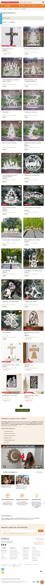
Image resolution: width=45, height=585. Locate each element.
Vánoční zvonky (6, 332)
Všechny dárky (25, 558)
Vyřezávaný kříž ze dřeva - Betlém (10, 364)
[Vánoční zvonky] (11, 320)
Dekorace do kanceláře (14, 557)
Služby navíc (34, 557)
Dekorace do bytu (4, 550)
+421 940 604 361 (39, 539)
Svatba (2, 555)
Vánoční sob (5, 112)
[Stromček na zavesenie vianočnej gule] (33, 131)
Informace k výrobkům (36, 555)
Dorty (2, 554)
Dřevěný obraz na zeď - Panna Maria (32, 333)
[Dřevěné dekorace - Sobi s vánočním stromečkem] (33, 67)
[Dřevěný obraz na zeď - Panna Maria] (33, 320)
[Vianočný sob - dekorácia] (33, 100)
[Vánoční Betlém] (11, 258)
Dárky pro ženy (25, 551)
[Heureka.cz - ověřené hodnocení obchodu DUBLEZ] (2, 569)
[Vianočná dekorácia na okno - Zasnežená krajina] (11, 163)
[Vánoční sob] (11, 100)
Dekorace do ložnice (13, 551)
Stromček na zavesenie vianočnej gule (32, 143)
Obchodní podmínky (28, 564)
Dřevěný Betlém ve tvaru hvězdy (32, 207)
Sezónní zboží (3, 557)
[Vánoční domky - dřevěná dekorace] (11, 228)
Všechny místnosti (13, 558)
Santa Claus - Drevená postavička (10, 301)
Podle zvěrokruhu (26, 557)
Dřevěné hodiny (3, 551)
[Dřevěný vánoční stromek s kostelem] (11, 195)
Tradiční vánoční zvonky (30, 301)
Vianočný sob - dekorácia (30, 112)
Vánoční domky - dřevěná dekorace (11, 240)
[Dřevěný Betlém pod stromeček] (33, 228)
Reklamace (21, 564)
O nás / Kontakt (35, 550)
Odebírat (40, 530)
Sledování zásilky (35, 560)
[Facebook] (2, 545)
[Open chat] (42, 582)
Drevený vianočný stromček (9, 143)
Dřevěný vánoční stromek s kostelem (9, 208)
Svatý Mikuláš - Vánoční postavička (33, 270)
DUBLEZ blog (34, 558)
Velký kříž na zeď (28, 364)
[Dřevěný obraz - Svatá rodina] (11, 383)
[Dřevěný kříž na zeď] (11, 37)
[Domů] (1, 9)
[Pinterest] (6, 545)
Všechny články (39, 472)
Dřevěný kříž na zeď (7, 48)
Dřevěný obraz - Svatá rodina (9, 395)
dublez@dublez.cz (39, 543)
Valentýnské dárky (26, 550)
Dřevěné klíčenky (4, 558)
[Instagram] (4, 545)
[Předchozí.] (18, 406)
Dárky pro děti (25, 554)
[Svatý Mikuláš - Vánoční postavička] (33, 258)
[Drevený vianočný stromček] (11, 131)
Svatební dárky (25, 555)
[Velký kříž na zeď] (33, 353)
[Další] (27, 406)
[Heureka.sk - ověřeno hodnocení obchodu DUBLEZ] (2, 572)
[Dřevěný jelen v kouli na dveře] (33, 163)
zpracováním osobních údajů (13, 533)
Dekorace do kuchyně (13, 554)
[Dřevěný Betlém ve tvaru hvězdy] (33, 195)
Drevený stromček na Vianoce (32, 48)
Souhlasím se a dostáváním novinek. (14, 533)
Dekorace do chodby (13, 555)
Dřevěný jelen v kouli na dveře (32, 175)
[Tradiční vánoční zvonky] (33, 289)
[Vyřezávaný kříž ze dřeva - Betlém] (11, 353)
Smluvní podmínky (19, 582)
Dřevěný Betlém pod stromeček (32, 240)
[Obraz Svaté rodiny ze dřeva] (33, 383)
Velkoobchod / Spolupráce (36, 554)
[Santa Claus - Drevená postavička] (11, 289)
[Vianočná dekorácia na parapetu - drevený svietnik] (11, 67)
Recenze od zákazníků (36, 551)
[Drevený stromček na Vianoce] (33, 37)
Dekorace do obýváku (13, 550)
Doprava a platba (14, 564)
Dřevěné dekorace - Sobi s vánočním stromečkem (30, 80)
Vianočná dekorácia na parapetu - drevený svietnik (11, 80)
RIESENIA (18, 579)
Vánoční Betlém (6, 270)
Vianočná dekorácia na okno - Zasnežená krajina (10, 175)
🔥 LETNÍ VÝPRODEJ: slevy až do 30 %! (10, 2)
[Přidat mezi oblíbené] (42, 59)
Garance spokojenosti (5, 564)
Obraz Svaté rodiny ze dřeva (31, 395)
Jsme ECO (36, 564)
